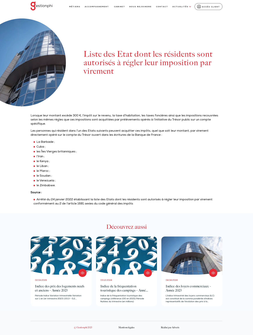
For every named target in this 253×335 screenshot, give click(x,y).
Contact (162, 7)
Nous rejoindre (140, 7)
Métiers (74, 7)
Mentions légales (126, 327)
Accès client (211, 7)
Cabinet (119, 7)
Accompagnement (97, 7)
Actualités (180, 7)
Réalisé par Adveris (170, 327)
